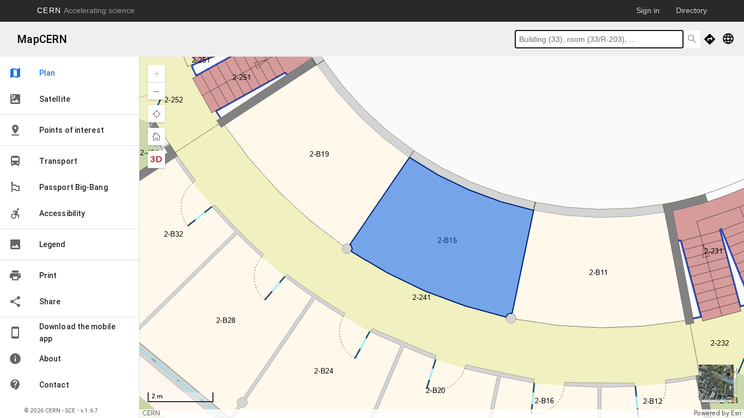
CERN (86, 10)
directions (709, 39)
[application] (441, 237)
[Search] (691, 39)
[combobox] (599, 39)
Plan (32, 72)
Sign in (648, 10)
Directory (691, 10)
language (728, 38)
